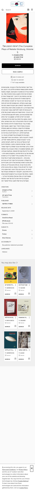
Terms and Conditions (9, 470)
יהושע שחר (23, 320)
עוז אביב (22, 353)
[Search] (2, 9)
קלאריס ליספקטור (11, 287)
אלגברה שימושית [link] (23, 317)
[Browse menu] (32, 9)
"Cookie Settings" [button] (23, 481)
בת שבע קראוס (10, 320)
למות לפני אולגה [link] (23, 350)
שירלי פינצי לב (18, 57)
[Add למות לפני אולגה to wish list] (29, 359)
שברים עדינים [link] (23, 285)
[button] (18, 65)
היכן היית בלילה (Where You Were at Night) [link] (10, 350)
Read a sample (18, 72)
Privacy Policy (23, 470)
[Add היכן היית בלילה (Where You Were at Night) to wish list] (15, 359)
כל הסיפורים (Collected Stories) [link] (10, 285)
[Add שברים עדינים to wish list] (29, 294)
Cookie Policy (23, 488)
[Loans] (28, 10)
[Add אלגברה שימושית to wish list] (29, 326)
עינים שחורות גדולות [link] (10, 317)
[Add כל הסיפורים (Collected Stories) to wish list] (15, 294)
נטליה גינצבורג (18, 55)
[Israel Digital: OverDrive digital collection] (17, 4)
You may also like (8, 263)
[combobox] (13, 10)
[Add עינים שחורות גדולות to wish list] (15, 326)
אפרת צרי (22, 287)
